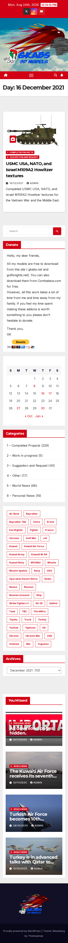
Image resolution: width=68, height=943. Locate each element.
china (36, 521)
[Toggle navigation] (31, 75)
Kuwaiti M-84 (39, 554)
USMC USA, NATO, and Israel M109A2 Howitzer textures (29, 169)
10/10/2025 (20, 868)
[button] (55, 75)
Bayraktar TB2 (17, 521)
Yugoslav (43, 644)
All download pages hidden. (31, 730)
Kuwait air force (34, 546)
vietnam (14, 644)
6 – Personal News (21, 496)
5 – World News (18, 485)
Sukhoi (53, 603)
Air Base (14, 513)
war (28, 644)
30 (43, 408)
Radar (48, 578)
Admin (34, 183)
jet (45, 538)
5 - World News (19, 766)
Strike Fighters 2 (19, 603)
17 (50, 393)
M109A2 (36, 562)
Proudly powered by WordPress (22, 930)
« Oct (28, 416)
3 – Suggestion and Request (27, 465)
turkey (42, 619)
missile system (18, 570)
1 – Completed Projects (23, 445)
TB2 (24, 611)
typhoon (30, 627)
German (14, 538)
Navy (37, 570)
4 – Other (14, 475)
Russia (13, 587)
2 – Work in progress (22, 455)
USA (49, 635)
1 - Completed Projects (20, 152)
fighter (34, 530)
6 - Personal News (21, 723)
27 (18, 408)
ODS (49, 570)
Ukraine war (33, 635)
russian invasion (19, 595)
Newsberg (59, 930)
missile (51, 562)
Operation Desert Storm (23, 578)
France (49, 530)
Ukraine (14, 635)
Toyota (13, 619)
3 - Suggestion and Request (22, 157)
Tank (12, 611)
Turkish (13, 627)
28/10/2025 (21, 825)
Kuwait (13, 546)
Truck (27, 619)
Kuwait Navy (16, 562)
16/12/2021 (16, 183)
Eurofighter (16, 530)
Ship (39, 595)
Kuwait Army (16, 554)
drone (50, 521)
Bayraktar (32, 513)
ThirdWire (39, 611)
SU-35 (39, 603)
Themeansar (35, 935)
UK (44, 627)
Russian (28, 587)
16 (42, 393)
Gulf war (31, 538)
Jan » (39, 416)
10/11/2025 (20, 739)
